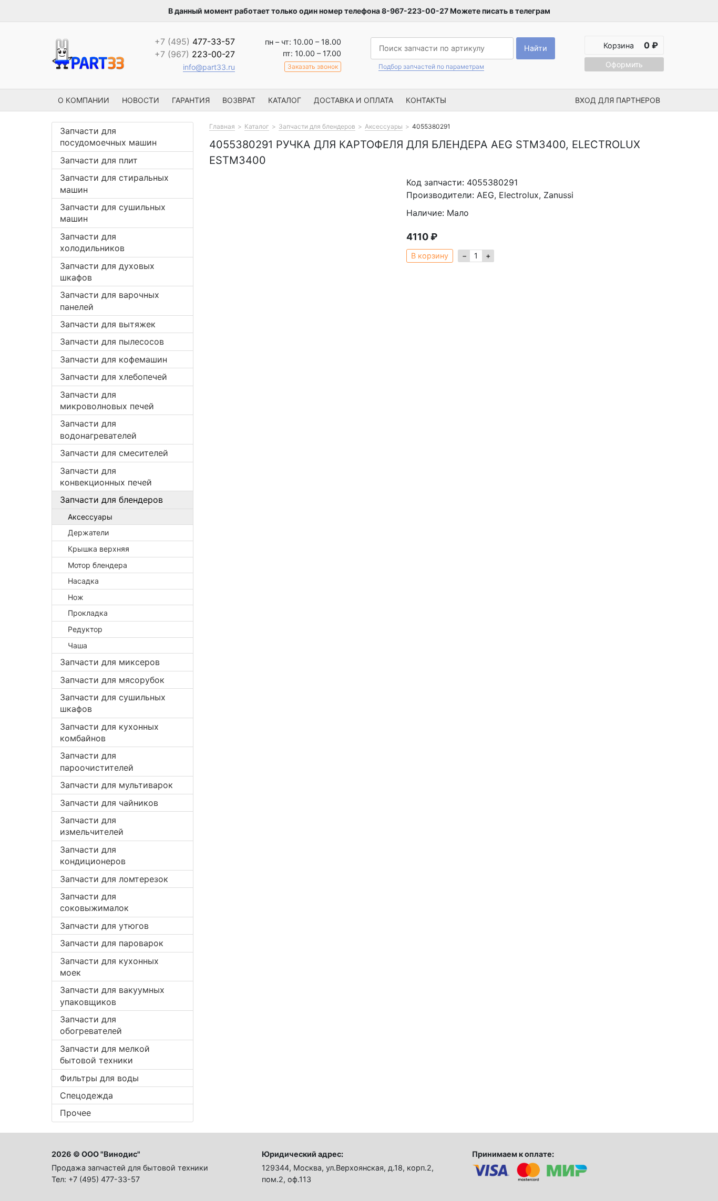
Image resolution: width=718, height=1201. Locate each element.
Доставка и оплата (353, 100)
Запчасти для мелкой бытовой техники (105, 1054)
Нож (76, 597)
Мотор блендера (97, 565)
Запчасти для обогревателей (91, 1025)
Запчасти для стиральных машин (114, 183)
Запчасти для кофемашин (113, 359)
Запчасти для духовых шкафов (107, 272)
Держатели (88, 532)
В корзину (429, 255)
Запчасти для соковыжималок (94, 902)
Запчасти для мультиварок (116, 785)
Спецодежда (86, 1095)
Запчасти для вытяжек (108, 324)
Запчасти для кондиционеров (93, 855)
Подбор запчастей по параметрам (431, 66)
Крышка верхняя (98, 548)
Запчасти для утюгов (104, 925)
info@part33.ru (209, 67)
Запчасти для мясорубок (112, 680)
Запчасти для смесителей (114, 453)
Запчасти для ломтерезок (114, 879)
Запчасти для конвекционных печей (106, 476)
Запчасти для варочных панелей (109, 300)
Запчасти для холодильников (92, 242)
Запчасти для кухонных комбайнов (109, 732)
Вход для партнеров (617, 100)
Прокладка (88, 612)
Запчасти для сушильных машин (113, 213)
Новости (140, 100)
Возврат (238, 100)
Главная (222, 126)
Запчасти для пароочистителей (97, 761)
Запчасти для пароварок (111, 943)
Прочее (75, 1112)
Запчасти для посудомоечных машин (108, 137)
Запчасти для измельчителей (92, 826)
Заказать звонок (313, 66)
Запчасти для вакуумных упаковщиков (112, 996)
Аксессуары (90, 516)
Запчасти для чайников (109, 803)
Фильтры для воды (99, 1078)
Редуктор (85, 629)
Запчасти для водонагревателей (98, 429)
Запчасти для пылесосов (112, 341)
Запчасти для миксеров (110, 662)
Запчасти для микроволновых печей (107, 400)
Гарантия (191, 100)
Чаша (77, 645)
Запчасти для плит (99, 160)
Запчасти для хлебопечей (113, 376)
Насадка (83, 580)
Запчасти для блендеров (111, 499)
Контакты (426, 100)
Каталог (284, 100)
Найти (535, 48)
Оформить (624, 64)
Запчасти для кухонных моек (109, 967)
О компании (83, 100)
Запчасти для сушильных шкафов (113, 703)
